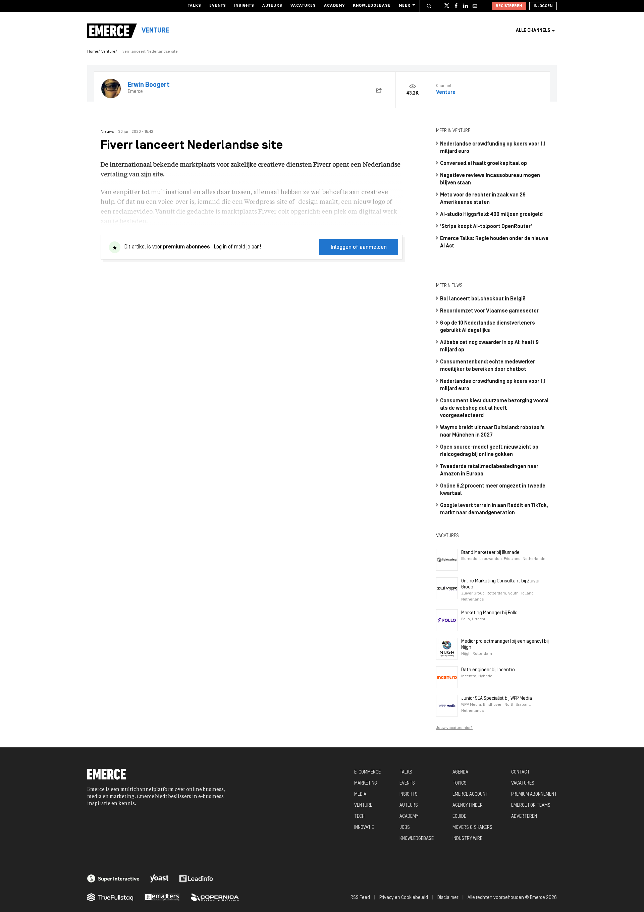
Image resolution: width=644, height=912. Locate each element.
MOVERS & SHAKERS (472, 827)
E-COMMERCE (367, 772)
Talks (194, 6)
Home (92, 52)
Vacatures (303, 6)
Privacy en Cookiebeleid (403, 897)
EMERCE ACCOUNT (470, 794)
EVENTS (407, 783)
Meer (405, 6)
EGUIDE (459, 816)
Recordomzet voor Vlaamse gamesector (489, 311)
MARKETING (365, 783)
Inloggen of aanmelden (359, 247)
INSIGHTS (408, 794)
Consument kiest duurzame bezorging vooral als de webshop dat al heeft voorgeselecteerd (494, 408)
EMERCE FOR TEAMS (530, 805)
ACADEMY (408, 816)
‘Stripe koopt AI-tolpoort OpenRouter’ (486, 226)
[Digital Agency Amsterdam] (113, 878)
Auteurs (272, 6)
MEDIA (360, 794)
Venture (108, 52)
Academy (334, 6)
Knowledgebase (372, 6)
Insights (244, 6)
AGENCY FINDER (467, 805)
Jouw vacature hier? (454, 728)
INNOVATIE (364, 827)
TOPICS (459, 783)
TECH (359, 816)
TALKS (405, 772)
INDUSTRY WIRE (467, 838)
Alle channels (533, 30)
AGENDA (460, 772)
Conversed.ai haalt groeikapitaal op (483, 163)
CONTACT (520, 772)
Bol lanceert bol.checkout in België (483, 299)
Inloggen (543, 6)
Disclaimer (447, 897)
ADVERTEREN (524, 816)
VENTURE (363, 805)
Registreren (509, 6)
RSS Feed (360, 897)
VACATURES (522, 783)
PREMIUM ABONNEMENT (534, 794)
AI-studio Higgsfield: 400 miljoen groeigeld (491, 214)
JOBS (404, 827)
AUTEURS (408, 805)
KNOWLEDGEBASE (416, 838)
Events (217, 6)
